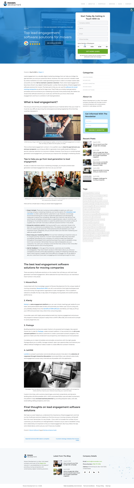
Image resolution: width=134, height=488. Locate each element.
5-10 (85, 46)
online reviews (96, 227)
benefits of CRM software (52, 308)
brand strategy (86, 198)
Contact (128, 4)
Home (83, 4)
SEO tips (85, 232)
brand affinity (104, 195)
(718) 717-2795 (97, 464)
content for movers (103, 203)
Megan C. (41, 72)
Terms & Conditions (89, 486)
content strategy (87, 206)
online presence (99, 224)
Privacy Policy (100, 486)
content (96, 203)
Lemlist (26, 354)
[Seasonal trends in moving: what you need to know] (87, 170)
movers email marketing (98, 219)
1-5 (78, 46)
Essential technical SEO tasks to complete (37, 438)
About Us (91, 4)
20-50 (99, 46)
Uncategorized (88, 77)
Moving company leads (49, 430)
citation (93, 201)
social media (106, 232)
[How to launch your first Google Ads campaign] (87, 144)
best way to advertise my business (91, 195)
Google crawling (87, 209)
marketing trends (87, 219)
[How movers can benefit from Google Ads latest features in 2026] (87, 162)
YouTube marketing (88, 240)
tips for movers (94, 235)
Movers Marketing (89, 83)
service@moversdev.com (94, 461)
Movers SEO (86, 80)
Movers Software (37, 27)
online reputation (87, 227)
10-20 (92, 46)
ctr (93, 206)
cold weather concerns (101, 201)
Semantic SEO (93, 230)
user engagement (104, 235)
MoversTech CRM (42, 288)
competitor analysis (88, 203)
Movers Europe (86, 222)
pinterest (103, 227)
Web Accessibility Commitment (73, 486)
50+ (107, 46)
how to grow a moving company (91, 211)
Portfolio (102, 4)
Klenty (26, 304)
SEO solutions (101, 230)
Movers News (87, 86)
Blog (120, 4)
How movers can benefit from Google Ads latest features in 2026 (100, 163)
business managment (97, 198)
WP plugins (97, 238)
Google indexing (96, 209)
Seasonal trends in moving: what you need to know (101, 171)
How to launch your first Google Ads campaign (100, 144)
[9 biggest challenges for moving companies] (87, 178)
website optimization (88, 238)
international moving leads (89, 214)
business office (86, 201)
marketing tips (96, 216)
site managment (98, 232)
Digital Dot (43, 463)
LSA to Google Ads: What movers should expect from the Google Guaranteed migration (101, 155)
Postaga (40, 331)
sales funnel (86, 230)
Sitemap (108, 486)
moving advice (95, 222)
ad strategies (86, 193)
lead (98, 214)
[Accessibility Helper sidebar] (132, 9)
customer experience (100, 206)
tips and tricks (86, 235)
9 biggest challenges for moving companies (100, 179)
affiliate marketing (95, 193)
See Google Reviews (54, 43)
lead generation (104, 214)
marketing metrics (87, 216)
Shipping (91, 232)
